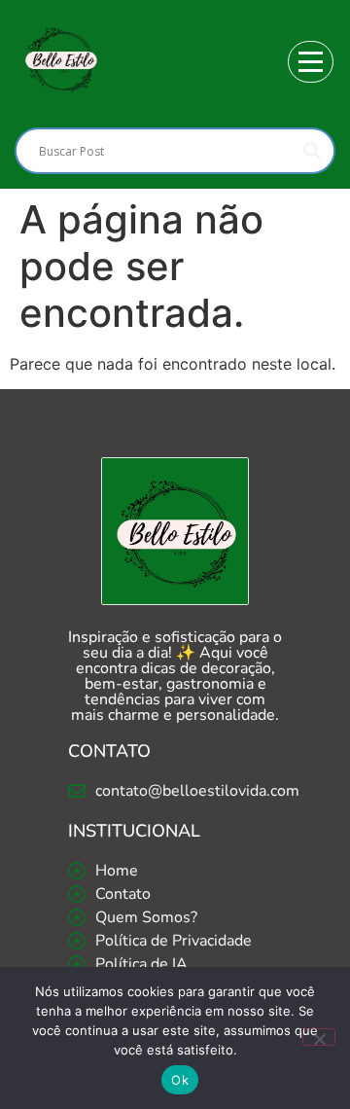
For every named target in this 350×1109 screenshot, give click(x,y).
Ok (180, 1080)
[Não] (318, 1037)
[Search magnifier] (312, 150)
